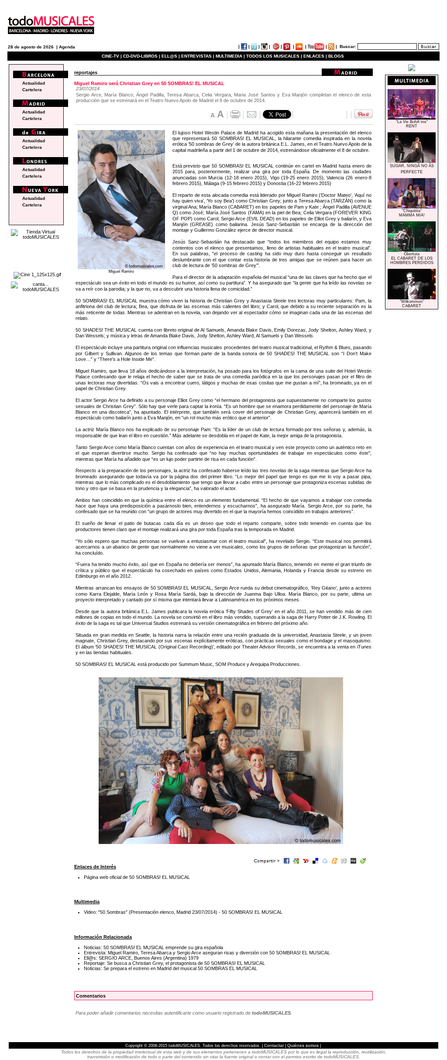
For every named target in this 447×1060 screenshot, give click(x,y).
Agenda (67, 47)
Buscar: (348, 46)
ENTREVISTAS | (197, 56)
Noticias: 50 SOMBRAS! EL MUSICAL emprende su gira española (153, 947)
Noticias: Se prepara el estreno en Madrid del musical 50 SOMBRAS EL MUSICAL (170, 968)
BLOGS (336, 56)
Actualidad (33, 83)
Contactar (274, 1045)
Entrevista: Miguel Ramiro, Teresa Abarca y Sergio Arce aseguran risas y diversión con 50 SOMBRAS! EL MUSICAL (207, 952)
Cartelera (32, 89)
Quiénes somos (303, 1045)
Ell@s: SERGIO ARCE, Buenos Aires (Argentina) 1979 (141, 958)
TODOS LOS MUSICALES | (274, 56)
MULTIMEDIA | (230, 56)
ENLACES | (315, 56)
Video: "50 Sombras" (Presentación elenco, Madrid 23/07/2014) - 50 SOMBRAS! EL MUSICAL (183, 912)
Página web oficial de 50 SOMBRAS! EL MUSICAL (137, 877)
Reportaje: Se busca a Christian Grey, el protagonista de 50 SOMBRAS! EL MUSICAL (174, 963)
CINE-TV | (112, 56)
